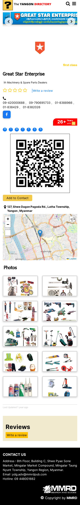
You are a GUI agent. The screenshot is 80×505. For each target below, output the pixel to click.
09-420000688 (14, 103)
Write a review (43, 90)
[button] (40, 233)
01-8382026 (31, 107)
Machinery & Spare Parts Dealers (27, 82)
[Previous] (9, 22)
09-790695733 (39, 103)
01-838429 (10, 107)
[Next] (71, 22)
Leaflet (72, 258)
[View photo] (20, 286)
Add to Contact (17, 198)
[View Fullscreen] (8, 232)
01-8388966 (63, 103)
